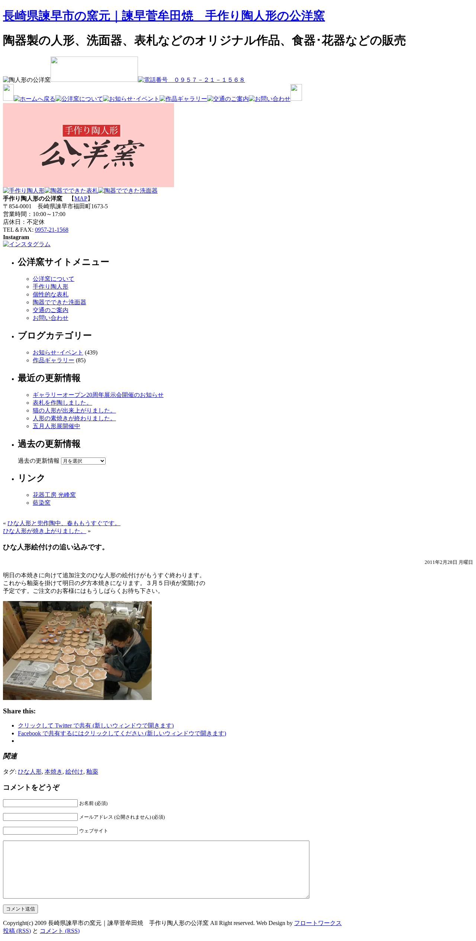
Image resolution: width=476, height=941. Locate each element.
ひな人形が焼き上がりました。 (44, 531)
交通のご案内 (50, 310)
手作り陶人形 (50, 286)
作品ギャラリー (53, 360)
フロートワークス (318, 923)
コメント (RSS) (60, 931)
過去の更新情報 (39, 460)
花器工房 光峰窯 (54, 495)
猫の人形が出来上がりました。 (74, 410)
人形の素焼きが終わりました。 (74, 418)
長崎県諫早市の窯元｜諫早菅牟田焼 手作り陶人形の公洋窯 (164, 15)
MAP (80, 198)
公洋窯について (53, 279)
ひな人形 (30, 771)
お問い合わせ (50, 318)
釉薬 (92, 771)
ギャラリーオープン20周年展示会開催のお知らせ (98, 395)
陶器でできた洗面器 (59, 302)
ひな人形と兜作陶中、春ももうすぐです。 (63, 523)
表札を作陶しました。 (62, 402)
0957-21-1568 (51, 230)
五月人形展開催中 (56, 426)
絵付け (74, 771)
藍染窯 (42, 503)
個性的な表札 (50, 294)
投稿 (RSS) (17, 931)
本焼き (53, 771)
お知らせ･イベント (58, 352)
